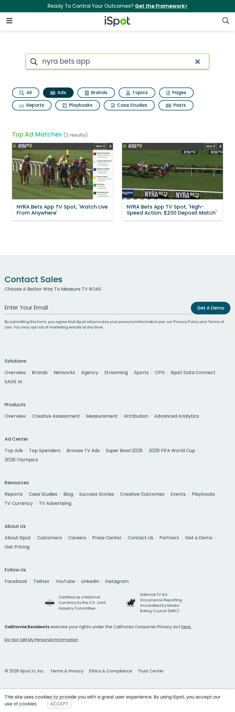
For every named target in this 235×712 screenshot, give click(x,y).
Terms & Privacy (66, 671)
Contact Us (140, 537)
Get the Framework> (161, 6)
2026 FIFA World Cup (172, 450)
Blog (68, 494)
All (28, 92)
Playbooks (80, 105)
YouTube (65, 581)
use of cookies (20, 704)
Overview (15, 372)
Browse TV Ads (83, 450)
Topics (139, 92)
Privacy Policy (186, 321)
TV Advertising (55, 503)
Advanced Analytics (176, 416)
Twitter (41, 581)
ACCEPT (59, 704)
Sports (141, 372)
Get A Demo (210, 308)
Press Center (107, 537)
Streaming (116, 372)
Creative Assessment (56, 416)
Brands (98, 92)
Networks (64, 372)
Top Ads (14, 450)
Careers (77, 537)
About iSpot (18, 537)
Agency (89, 372)
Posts (179, 105)
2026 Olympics (21, 459)
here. (186, 627)
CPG (160, 372)
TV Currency (19, 503)
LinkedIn (90, 581)
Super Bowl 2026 (124, 450)
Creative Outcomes (142, 494)
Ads (61, 92)
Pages (178, 92)
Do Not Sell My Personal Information (41, 640)
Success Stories (96, 494)
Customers (49, 537)
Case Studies (131, 105)
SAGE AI (13, 381)
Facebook (16, 581)
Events (178, 494)
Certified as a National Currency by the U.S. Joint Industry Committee (82, 602)
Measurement (102, 416)
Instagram (117, 581)
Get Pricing (17, 547)
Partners (169, 537)
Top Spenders (44, 450)
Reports (34, 105)
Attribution (136, 416)
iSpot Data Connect (193, 372)
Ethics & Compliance (110, 671)
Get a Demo (199, 537)
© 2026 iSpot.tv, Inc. (24, 671)
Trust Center (151, 671)
